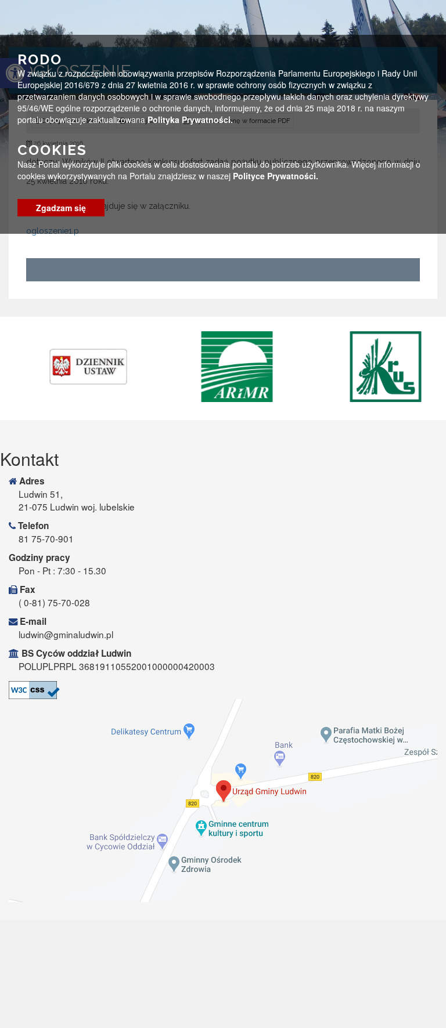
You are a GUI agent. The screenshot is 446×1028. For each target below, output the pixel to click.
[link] (76, 367)
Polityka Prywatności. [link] (190, 119)
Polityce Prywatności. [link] (275, 176)
